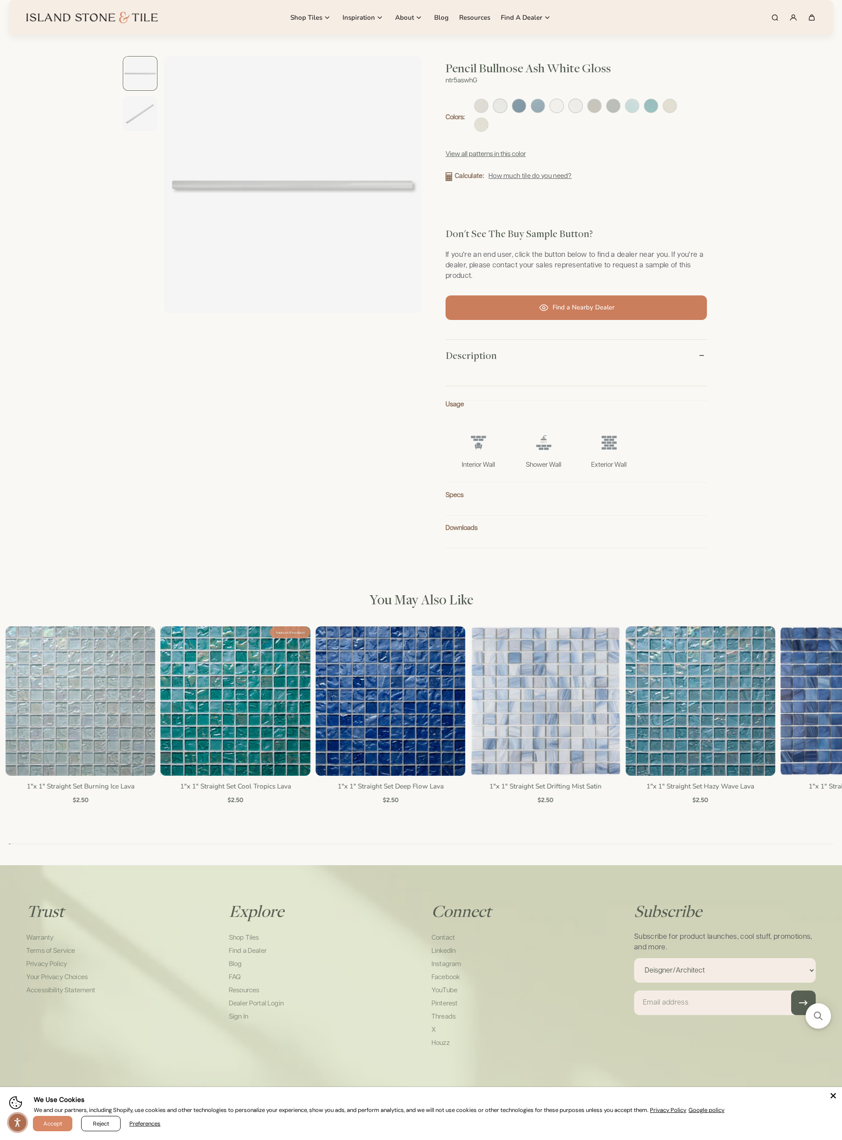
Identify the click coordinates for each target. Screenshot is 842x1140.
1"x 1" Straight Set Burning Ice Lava (80, 786)
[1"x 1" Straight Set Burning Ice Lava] (80, 701)
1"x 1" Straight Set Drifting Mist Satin (545, 786)
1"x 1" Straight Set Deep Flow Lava (390, 786)
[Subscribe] (803, 1003)
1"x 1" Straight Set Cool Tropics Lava (235, 786)
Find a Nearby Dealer (583, 307)
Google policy (706, 1110)
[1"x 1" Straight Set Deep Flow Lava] (390, 701)
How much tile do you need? (530, 176)
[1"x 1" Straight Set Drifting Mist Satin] (545, 701)
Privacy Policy (668, 1110)
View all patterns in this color (486, 154)
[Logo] (92, 17)
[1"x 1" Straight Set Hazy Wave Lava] (700, 701)
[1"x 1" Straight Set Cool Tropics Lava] (235, 701)
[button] (818, 1016)
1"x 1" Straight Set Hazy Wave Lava (700, 786)
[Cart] (812, 17)
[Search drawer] (775, 17)
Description (471, 355)
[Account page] (793, 17)
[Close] (833, 1095)
